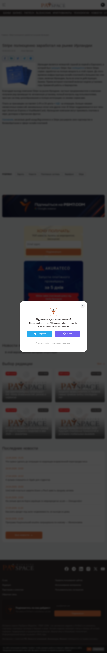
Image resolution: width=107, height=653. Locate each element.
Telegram (42, 334)
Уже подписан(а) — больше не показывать (53, 343)
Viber (69, 334)
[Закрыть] (83, 306)
